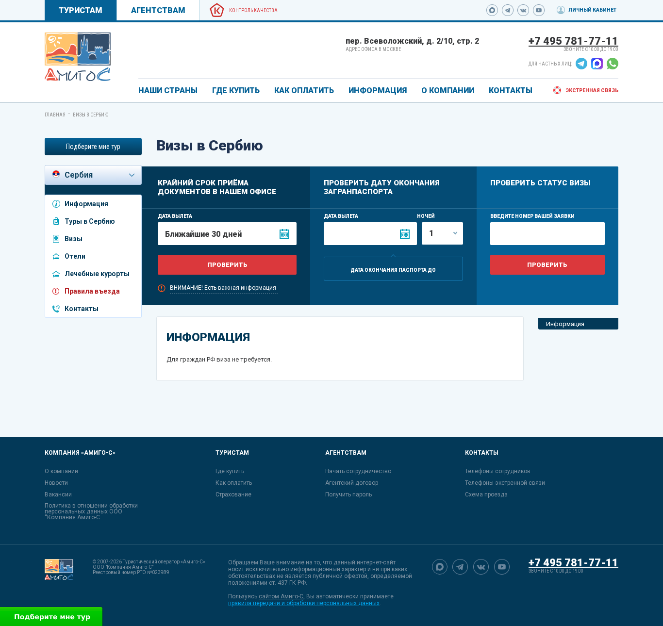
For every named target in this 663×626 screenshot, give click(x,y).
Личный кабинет (592, 10)
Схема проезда (486, 494)
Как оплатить (233, 482)
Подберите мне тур (93, 146)
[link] (78, 57)
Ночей (426, 216)
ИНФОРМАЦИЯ (377, 90)
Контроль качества (253, 10)
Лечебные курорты (97, 274)
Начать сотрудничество (358, 471)
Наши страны (168, 90)
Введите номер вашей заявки (532, 216)
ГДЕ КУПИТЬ (236, 90)
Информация (86, 204)
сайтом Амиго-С (281, 596)
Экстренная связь (591, 90)
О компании (61, 471)
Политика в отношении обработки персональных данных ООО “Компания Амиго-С (91, 511)
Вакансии (58, 494)
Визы (74, 239)
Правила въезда (92, 291)
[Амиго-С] (59, 583)
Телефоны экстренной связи (505, 482)
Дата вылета (175, 216)
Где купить (229, 471)
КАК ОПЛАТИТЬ (304, 90)
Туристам (80, 10)
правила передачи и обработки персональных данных (304, 603)
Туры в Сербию (90, 221)
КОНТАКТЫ (510, 90)
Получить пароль (348, 494)
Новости (56, 482)
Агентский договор (351, 482)
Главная (55, 114)
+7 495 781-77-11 (573, 41)
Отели (75, 256)
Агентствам (158, 10)
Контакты (82, 309)
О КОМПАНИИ (447, 90)
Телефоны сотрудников (497, 471)
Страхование (233, 494)
